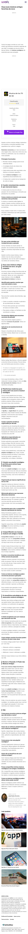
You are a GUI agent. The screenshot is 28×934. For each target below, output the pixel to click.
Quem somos (17, 916)
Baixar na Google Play (15, 132)
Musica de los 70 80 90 (16, 94)
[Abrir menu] (26, 2)
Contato (12, 919)
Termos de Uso (5, 919)
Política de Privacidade (7, 916)
